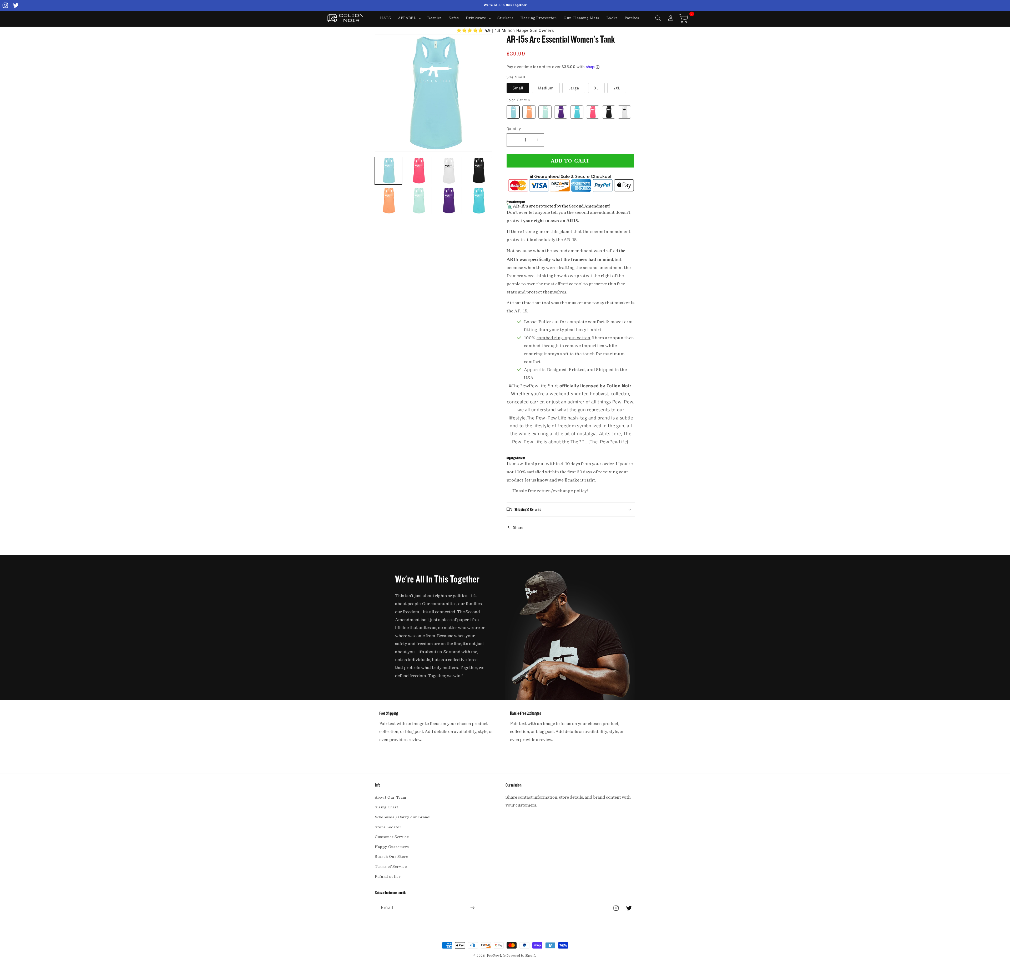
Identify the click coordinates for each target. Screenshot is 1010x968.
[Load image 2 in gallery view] (418, 170)
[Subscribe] (472, 908)
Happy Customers (392, 847)
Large (573, 88)
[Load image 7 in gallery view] (448, 200)
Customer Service (392, 837)
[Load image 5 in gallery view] (388, 200)
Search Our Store (391, 857)
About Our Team (390, 797)
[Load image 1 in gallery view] (388, 170)
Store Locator (388, 827)
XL (596, 88)
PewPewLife (496, 955)
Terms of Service (391, 867)
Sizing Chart (386, 807)
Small (518, 88)
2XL (616, 88)
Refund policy (388, 877)
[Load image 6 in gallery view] (418, 200)
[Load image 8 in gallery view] (478, 200)
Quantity (514, 128)
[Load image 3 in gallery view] (448, 170)
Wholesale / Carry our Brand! (402, 817)
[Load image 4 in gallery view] (478, 170)
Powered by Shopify (522, 955)
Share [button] (518, 527)
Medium (546, 88)
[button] (409, 18)
